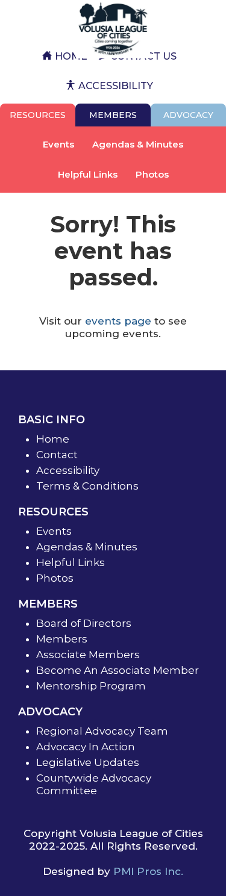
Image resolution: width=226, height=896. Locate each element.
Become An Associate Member (117, 670)
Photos (152, 174)
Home (52, 439)
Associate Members (88, 655)
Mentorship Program (91, 686)
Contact (57, 455)
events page (118, 321)
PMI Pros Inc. (148, 871)
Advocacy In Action (85, 747)
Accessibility (67, 470)
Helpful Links (88, 174)
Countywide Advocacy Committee (93, 784)
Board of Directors (83, 623)
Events (58, 144)
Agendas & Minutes (137, 144)
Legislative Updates (87, 762)
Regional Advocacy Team (102, 731)
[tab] (37, 115)
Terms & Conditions (87, 486)
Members (61, 639)
